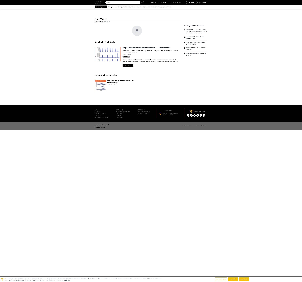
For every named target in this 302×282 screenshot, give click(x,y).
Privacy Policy (120, 115)
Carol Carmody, (142, 50)
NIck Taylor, (160, 50)
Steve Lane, (135, 50)
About (96, 110)
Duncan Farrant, (175, 50)
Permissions (119, 117)
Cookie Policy (66, 280)
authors (101, 21)
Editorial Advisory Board (102, 117)
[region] (151, 279)
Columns (159, 2)
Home (96, 21)
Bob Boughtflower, (152, 50)
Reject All (233, 279)
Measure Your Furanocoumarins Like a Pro (162, 7)
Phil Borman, (127, 50)
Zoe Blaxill (134, 52)
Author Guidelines (100, 113)
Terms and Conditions (143, 111)
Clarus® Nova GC (147, 7)
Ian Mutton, (167, 50)
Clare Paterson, (127, 52)
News (164, 2)
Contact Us (98, 115)
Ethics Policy (119, 110)
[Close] (299, 279)
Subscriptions (141, 110)
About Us (190, 126)
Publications (151, 2)
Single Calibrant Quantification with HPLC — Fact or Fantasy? (121, 81)
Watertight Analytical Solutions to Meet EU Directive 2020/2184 (128, 7)
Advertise (97, 111)
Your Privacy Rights (142, 113)
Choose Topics (99, 7)
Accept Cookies (244, 279)
